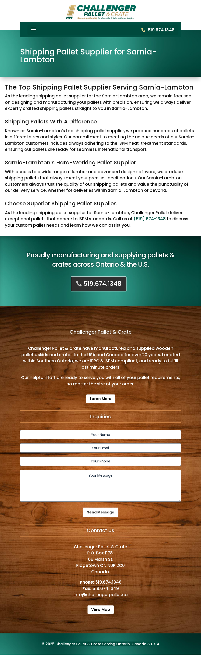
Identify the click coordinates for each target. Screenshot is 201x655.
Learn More (100, 398)
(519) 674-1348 (150, 219)
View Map (100, 609)
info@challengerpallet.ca (101, 595)
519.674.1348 (161, 30)
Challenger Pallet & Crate (78, 644)
